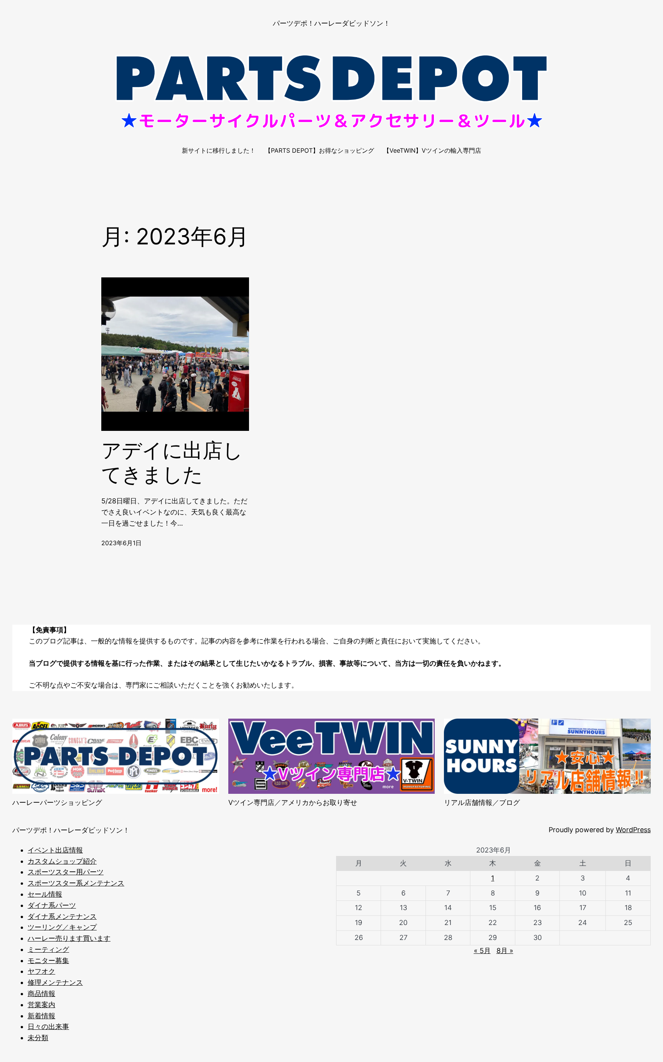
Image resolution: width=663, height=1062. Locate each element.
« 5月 (482, 951)
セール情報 (45, 894)
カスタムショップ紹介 (62, 861)
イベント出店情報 (55, 850)
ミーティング (48, 949)
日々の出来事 (48, 1026)
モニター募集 (48, 960)
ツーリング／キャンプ (62, 927)
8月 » (504, 951)
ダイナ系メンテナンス (62, 916)
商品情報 (41, 993)
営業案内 (41, 1005)
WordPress (633, 830)
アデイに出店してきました (172, 462)
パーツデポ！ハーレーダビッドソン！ (331, 23)
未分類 (38, 1038)
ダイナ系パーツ (52, 905)
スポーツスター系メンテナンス (76, 883)
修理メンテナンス (55, 982)
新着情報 (41, 1016)
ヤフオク (41, 971)
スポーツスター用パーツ (66, 872)
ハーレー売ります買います (69, 938)
